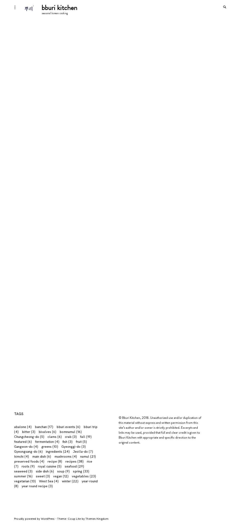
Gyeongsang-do (28, 452)
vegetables (84, 476)
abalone (23, 427)
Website (21, 322)
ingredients (58, 452)
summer (23, 476)
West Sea (49, 481)
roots (28, 466)
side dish (45, 471)
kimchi (21, 457)
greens (49, 447)
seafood (74, 466)
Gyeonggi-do (73, 447)
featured (23, 442)
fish (67, 442)
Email (20, 304)
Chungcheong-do (29, 437)
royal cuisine (49, 466)
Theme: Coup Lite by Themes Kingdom (82, 519)
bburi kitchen (59, 7)
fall (86, 437)
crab (71, 437)
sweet (43, 476)
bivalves (47, 432)
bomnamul (71, 432)
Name (20, 285)
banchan (44, 427)
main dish (41, 457)
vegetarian (25, 481)
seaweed (23, 471)
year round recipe (37, 486)
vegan (60, 476)
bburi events (68, 427)
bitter (28, 432)
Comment (23, 259)
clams (55, 437)
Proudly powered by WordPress (34, 519)
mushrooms (65, 457)
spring (81, 471)
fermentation (47, 442)
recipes (74, 462)
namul (88, 457)
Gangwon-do (26, 447)
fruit (81, 442)
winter (70, 481)
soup (63, 471)
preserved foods (29, 462)
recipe (55, 462)
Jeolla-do (83, 452)
